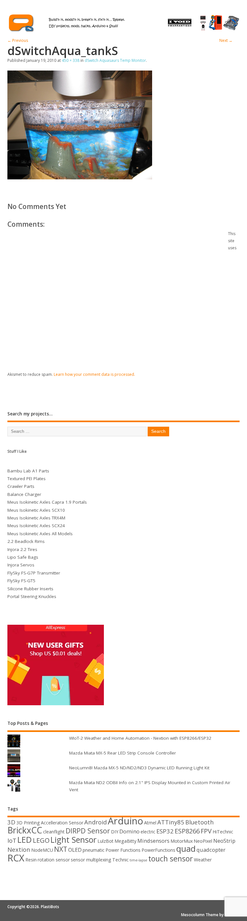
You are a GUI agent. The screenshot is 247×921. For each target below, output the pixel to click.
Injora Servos (20, 565)
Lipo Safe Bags (22, 557)
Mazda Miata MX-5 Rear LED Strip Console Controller (122, 753)
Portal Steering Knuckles (31, 596)
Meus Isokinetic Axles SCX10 (36, 510)
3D (11, 822)
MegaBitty (125, 841)
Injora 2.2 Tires (22, 549)
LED (24, 839)
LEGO (41, 840)
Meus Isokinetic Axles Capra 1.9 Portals (47, 502)
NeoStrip (224, 840)
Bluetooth (199, 822)
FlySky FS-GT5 (21, 581)
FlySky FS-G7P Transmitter (33, 573)
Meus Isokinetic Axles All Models (40, 533)
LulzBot (105, 841)
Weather (203, 860)
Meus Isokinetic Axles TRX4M (36, 518)
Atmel (150, 823)
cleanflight (54, 832)
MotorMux (181, 841)
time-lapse (138, 860)
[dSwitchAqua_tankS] (79, 177)
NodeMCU (42, 850)
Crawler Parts (20, 486)
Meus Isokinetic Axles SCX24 (36, 525)
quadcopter (211, 849)
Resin (31, 860)
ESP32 (165, 831)
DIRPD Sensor (88, 830)
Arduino (125, 820)
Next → (226, 40)
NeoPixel (203, 841)
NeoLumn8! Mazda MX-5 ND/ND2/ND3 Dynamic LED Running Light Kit (139, 768)
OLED (75, 849)
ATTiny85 (170, 822)
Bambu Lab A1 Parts (28, 471)
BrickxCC (24, 830)
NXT (60, 849)
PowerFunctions (158, 850)
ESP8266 (187, 831)
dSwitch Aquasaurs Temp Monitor (115, 60)
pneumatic (94, 850)
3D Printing (28, 823)
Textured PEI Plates (26, 478)
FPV (206, 831)
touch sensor (170, 858)
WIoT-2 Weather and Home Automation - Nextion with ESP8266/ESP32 (140, 738)
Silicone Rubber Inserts (30, 589)
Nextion (18, 849)
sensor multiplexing (91, 860)
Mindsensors (153, 840)
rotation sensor (54, 860)
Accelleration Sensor (62, 823)
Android (95, 822)
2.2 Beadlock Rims (26, 541)
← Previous (17, 40)
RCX (15, 857)
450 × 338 (70, 60)
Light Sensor (73, 839)
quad (186, 848)
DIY (114, 832)
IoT (11, 840)
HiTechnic (223, 832)
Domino (129, 831)
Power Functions (123, 850)
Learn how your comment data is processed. (94, 374)
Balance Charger (24, 494)
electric (148, 832)
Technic (120, 860)
